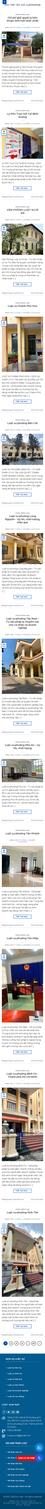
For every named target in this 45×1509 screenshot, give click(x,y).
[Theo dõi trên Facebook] (4, 1412)
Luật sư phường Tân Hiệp (22, 938)
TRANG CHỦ (14, 1501)
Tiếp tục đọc (23, 92)
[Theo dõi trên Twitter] (9, 1412)
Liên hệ (27, 1505)
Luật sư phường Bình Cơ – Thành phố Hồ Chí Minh (22, 1075)
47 (33, 1343)
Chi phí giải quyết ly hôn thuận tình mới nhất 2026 (22, 19)
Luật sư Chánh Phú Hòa (22, 305)
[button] (4, 2)
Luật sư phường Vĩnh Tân (22, 1212)
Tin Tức (19, 1505)
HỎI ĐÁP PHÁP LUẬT (11, 1503)
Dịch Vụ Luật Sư (27, 1501)
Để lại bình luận (37, 101)
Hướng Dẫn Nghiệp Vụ (32, 1503)
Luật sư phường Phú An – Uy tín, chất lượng (22, 747)
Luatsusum (33, 5)
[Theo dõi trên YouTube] (18, 1412)
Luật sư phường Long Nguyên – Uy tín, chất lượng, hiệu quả (22, 519)
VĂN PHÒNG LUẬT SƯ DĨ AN (22, 211)
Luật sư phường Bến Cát (22, 423)
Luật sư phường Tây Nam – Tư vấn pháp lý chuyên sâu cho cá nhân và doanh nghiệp (22, 623)
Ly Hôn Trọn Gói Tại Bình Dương (22, 115)
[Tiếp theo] (39, 1343)
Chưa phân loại (22, 14)
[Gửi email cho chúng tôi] (13, 1412)
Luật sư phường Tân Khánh (23, 833)
